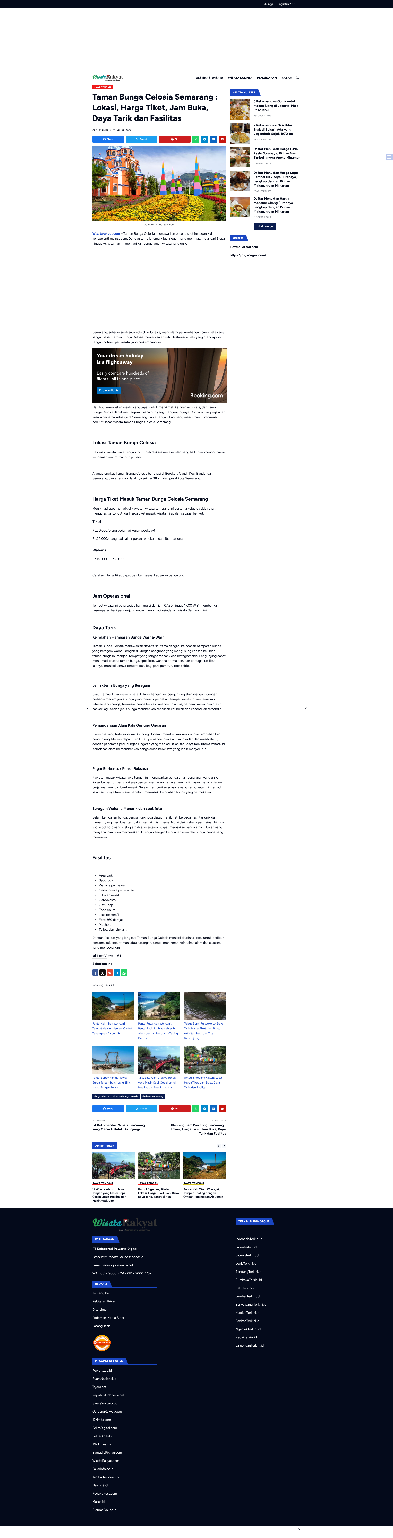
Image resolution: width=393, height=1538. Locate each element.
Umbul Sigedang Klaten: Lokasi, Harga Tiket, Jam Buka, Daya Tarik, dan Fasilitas (204, 1082)
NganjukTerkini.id (248, 1329)
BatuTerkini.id (245, 1288)
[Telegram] (204, 139)
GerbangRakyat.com (107, 1411)
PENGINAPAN (267, 78)
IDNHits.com (101, 1420)
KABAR (286, 78)
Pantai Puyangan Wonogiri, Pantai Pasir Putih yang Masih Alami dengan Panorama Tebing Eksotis (203, 1194)
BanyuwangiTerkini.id (251, 1304)
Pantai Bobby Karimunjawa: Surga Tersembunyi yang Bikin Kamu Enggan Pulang (111, 1082)
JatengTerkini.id (247, 1255)
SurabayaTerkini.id (249, 1280)
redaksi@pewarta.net (117, 1265)
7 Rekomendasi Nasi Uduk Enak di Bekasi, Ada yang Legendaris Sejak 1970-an (273, 129)
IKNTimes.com (103, 1444)
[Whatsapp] (195, 139)
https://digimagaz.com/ (248, 255)
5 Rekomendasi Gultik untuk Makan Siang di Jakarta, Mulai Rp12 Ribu (276, 105)
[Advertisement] (196, 39)
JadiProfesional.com (107, 1477)
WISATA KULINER (240, 78)
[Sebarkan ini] (95, 972)
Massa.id (98, 1502)
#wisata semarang (152, 1096)
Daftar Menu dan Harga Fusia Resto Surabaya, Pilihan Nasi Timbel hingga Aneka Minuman (277, 153)
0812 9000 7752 (139, 1273)
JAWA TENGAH (102, 87)
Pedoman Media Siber (108, 1318)
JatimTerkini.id (246, 1247)
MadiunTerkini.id (247, 1313)
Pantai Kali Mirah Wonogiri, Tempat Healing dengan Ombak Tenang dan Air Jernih (112, 1028)
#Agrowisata (101, 1096)
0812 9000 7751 (112, 1273)
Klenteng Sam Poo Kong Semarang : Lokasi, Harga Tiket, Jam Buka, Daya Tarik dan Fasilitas (198, 1129)
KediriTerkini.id (246, 1337)
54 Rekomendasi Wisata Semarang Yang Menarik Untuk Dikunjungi (118, 1127)
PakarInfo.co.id (102, 1469)
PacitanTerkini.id (247, 1321)
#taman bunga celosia (125, 1096)
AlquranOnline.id (104, 1510)
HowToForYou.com (244, 247)
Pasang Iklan (101, 1326)
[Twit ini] (102, 972)
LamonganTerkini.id (250, 1345)
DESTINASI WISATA (209, 78)
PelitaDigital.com (104, 1428)
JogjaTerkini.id (246, 1263)
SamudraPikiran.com (107, 1452)
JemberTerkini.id (248, 1296)
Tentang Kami (102, 1293)
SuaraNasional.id (104, 1379)
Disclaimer (100, 1309)
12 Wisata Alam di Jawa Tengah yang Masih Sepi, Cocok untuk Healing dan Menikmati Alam (157, 1082)
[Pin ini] (110, 972)
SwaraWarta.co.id (104, 1403)
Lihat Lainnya (265, 226)
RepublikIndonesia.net (108, 1395)
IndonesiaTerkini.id (249, 1239)
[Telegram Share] (117, 972)
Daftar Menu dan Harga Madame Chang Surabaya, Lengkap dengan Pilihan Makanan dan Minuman (274, 205)
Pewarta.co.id (102, 1370)
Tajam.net (99, 1387)
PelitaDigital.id (102, 1436)
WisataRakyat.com (105, 1461)
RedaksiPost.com (104, 1493)
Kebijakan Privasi (104, 1301)
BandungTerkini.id (248, 1272)
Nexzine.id (100, 1485)
